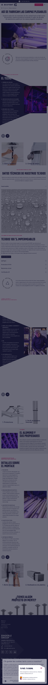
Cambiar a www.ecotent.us (29, 679)
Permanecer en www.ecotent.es (30, 677)
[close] (41, 668)
